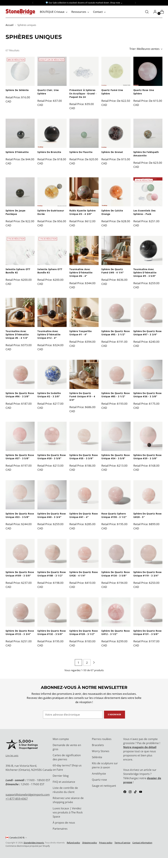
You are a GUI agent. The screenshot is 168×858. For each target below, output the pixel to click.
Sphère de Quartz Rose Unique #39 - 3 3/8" (147, 457)
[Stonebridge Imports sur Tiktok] (136, 792)
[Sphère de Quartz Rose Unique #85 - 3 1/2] (116, 374)
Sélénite (97, 757)
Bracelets (98, 745)
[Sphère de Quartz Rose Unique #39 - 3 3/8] (148, 436)
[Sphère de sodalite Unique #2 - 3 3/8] (52, 374)
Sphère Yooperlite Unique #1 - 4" (80, 333)
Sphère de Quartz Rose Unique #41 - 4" (83, 515)
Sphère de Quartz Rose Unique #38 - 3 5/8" (51, 457)
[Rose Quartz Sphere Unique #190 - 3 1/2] (116, 494)
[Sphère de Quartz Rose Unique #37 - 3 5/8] (20, 436)
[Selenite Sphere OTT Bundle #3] (52, 250)
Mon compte (61, 739)
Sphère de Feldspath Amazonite (146, 153)
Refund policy (73, 842)
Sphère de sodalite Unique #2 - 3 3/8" (49, 395)
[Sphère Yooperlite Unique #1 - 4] (84, 312)
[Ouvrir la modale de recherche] (147, 12)
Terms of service (122, 842)
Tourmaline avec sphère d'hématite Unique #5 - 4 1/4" (17, 334)
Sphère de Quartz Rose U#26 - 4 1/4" (83, 574)
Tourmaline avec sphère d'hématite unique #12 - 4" (49, 334)
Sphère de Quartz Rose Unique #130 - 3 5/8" (115, 574)
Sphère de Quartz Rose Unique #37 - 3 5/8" (20, 457)
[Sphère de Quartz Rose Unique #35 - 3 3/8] (84, 436)
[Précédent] (32, 3)
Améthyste (99, 773)
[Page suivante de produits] (94, 662)
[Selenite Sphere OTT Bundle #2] (20, 250)
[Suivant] (135, 3)
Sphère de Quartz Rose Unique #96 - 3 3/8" (20, 395)
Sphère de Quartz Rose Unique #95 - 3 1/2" (115, 333)
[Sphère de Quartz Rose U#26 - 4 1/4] (84, 553)
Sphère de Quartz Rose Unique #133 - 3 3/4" (20, 632)
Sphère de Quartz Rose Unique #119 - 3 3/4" (147, 574)
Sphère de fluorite (80, 152)
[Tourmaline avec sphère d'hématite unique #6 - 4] (84, 250)
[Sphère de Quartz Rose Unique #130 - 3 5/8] (116, 553)
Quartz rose (99, 779)
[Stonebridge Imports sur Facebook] (125, 792)
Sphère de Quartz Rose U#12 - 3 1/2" (115, 632)
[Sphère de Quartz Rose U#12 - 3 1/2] (116, 612)
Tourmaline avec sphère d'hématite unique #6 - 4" (81, 272)
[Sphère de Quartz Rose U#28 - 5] (148, 494)
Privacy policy (105, 842)
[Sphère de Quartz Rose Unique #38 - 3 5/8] (52, 436)
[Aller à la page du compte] (153, 12)
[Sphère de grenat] (116, 133)
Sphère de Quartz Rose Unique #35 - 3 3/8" (83, 457)
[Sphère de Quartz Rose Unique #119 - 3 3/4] (148, 553)
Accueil (9, 25)
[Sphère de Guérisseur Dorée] (52, 192)
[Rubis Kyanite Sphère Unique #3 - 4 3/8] (84, 192)
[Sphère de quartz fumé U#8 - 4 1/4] (116, 250)
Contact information (142, 842)
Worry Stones (100, 751)
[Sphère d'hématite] (20, 133)
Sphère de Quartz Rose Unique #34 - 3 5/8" (115, 457)
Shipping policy (89, 842)
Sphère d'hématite (17, 152)
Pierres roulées (101, 739)
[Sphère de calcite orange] (116, 192)
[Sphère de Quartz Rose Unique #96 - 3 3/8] (20, 374)
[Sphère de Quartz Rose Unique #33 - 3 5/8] (20, 494)
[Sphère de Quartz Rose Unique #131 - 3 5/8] (148, 612)
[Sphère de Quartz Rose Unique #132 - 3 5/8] (52, 612)
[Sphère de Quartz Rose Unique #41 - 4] (84, 494)
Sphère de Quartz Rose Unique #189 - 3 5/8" (20, 574)
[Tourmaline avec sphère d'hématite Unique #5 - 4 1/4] (20, 312)
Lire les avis (12, 755)
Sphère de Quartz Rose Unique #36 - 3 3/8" (147, 395)
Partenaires (60, 828)
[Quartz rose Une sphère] (148, 71)
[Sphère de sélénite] (20, 71)
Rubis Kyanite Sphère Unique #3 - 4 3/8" (82, 212)
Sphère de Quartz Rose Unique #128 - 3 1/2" (83, 632)
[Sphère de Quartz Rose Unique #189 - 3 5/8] (20, 553)
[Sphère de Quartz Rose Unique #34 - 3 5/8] (116, 436)
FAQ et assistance (64, 782)
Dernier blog (61, 776)
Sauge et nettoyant (104, 786)
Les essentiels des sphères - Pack (144, 212)
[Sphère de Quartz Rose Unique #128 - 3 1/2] (84, 612)
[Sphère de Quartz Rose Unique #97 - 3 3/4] (148, 312)
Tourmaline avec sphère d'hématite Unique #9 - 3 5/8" (145, 272)
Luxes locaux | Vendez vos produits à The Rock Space (68, 812)
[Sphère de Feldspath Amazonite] (148, 133)
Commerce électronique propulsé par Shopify (28, 845)
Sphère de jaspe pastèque (15, 212)
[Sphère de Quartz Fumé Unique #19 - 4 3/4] (84, 374)
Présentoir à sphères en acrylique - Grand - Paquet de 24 (82, 93)
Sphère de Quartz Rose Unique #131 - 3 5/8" (147, 632)
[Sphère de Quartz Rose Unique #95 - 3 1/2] (116, 312)
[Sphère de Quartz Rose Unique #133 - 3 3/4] (20, 612)
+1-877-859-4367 (17, 798)
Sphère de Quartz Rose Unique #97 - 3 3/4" (147, 333)
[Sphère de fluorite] (84, 133)
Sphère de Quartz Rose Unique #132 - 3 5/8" (51, 632)
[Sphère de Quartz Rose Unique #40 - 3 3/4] (52, 494)
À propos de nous (64, 822)
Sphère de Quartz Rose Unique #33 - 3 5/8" (20, 515)
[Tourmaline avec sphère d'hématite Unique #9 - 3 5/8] (148, 250)
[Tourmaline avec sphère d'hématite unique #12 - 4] (52, 312)
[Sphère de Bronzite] (52, 133)
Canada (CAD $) (17, 837)
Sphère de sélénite (17, 90)
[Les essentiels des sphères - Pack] (148, 192)
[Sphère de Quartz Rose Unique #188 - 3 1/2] (52, 553)
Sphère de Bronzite (49, 152)
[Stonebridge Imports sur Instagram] (130, 792)
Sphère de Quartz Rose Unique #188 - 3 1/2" (51, 574)
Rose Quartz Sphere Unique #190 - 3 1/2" (114, 515)
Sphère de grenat (112, 152)
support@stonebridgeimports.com (28, 794)
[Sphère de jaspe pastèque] (20, 192)
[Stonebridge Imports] (20, 12)
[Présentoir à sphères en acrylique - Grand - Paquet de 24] (84, 71)
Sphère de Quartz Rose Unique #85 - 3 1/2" (115, 395)
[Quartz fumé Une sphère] (116, 71)
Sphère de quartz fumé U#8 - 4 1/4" (112, 271)
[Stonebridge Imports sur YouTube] (141, 792)
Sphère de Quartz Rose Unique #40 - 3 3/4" (51, 515)
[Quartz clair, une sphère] (52, 71)
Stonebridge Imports (34, 842)
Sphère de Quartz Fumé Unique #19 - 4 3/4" (82, 396)
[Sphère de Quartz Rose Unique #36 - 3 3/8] (148, 374)
